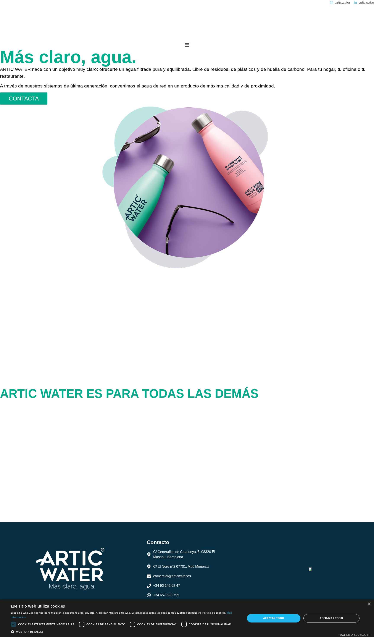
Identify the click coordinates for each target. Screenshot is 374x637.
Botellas (26, 454)
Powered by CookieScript (355, 634)
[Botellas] (5, 454)
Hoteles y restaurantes (47, 409)
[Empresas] (5, 424)
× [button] (369, 604)
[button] (187, 44)
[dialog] (187, 618)
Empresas (28, 424)
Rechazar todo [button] (331, 618)
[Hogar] (5, 439)
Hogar (23, 439)
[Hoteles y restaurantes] (5, 409)
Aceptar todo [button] (273, 618)
